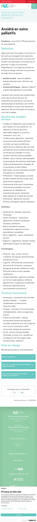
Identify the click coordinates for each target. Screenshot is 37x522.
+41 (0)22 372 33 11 (18, 439)
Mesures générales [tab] (8, 357)
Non (22, 392)
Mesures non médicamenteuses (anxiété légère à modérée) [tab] (16, 365)
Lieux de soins (17, 460)
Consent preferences (7, 508)
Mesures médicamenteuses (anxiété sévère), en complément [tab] (14, 374)
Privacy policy (22, 508)
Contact (18, 444)
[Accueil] (8, 6)
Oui (15, 392)
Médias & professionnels (17, 454)
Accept (18, 515)
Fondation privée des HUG (18, 474)
